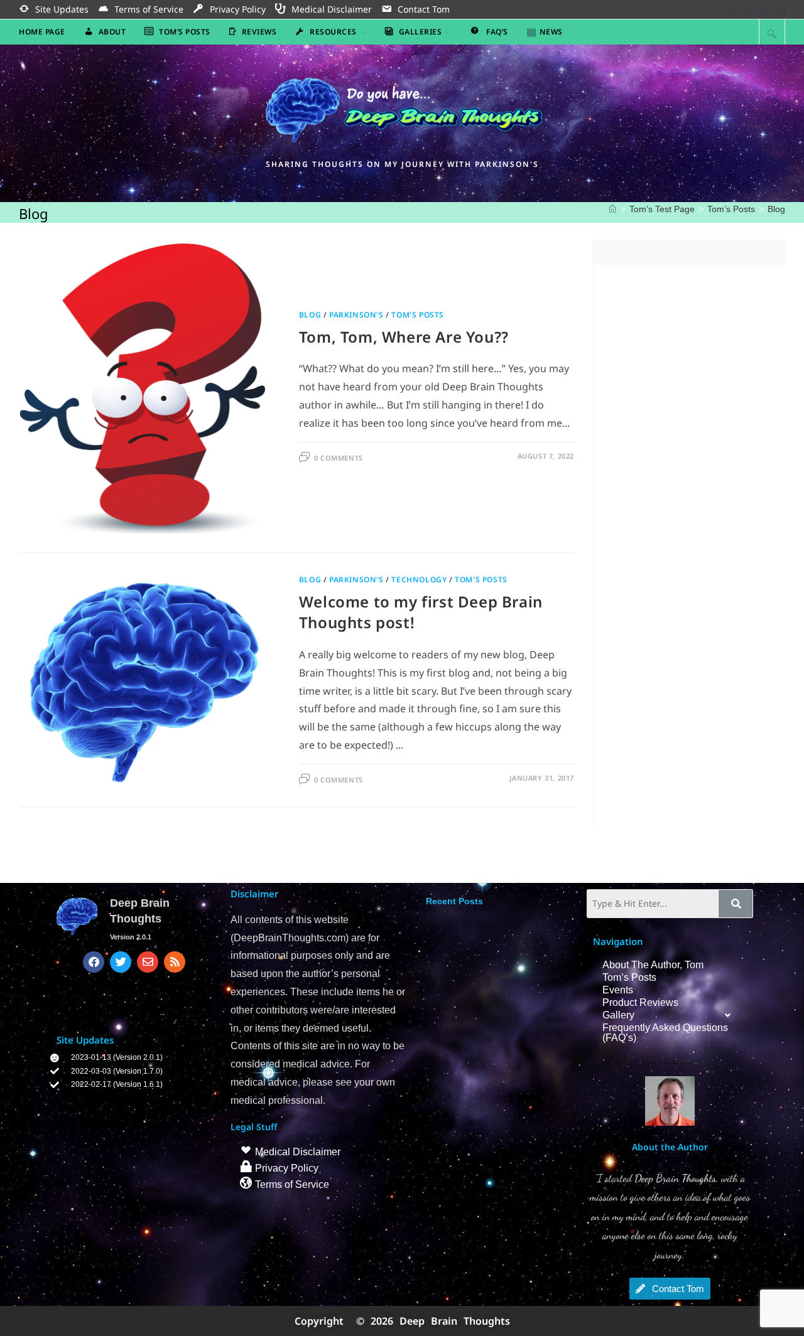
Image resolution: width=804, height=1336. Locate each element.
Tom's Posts (417, 314)
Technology (419, 579)
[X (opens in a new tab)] (732, 9)
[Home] (612, 209)
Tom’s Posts (629, 977)
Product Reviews (640, 1002)
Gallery (618, 1015)
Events (617, 990)
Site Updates (85, 1040)
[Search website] (772, 33)
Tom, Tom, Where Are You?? (404, 336)
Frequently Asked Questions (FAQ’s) (665, 1032)
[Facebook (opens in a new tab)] (748, 9)
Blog (776, 209)
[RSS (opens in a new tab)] (764, 9)
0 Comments (338, 457)
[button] (670, 1015)
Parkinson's (356, 314)
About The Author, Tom (653, 964)
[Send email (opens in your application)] (779, 9)
